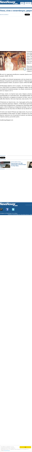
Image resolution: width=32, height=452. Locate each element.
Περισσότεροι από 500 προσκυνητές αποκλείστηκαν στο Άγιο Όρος (18, 164)
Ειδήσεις (2, 213)
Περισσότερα (7, 450)
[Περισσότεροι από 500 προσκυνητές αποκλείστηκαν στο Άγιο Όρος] (5, 167)
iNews (16, 213)
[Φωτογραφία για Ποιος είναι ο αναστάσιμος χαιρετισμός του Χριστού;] (24, 67)
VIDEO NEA (28, 3)
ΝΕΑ (22, 3)
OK (25, 447)
